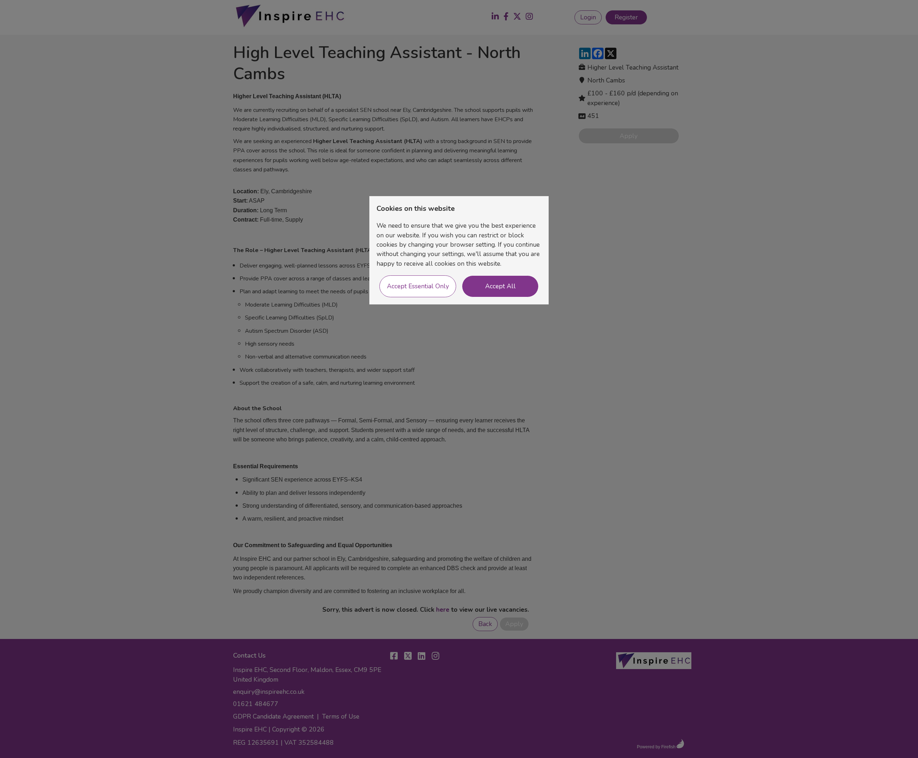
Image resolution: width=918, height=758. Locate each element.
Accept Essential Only (418, 286)
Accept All (500, 286)
